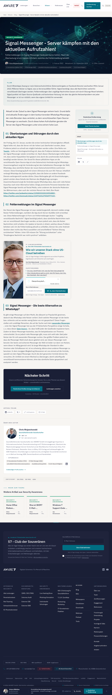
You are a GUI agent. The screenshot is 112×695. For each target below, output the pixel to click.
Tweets (6, 151)
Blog (15, 15)
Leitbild (83, 678)
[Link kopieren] (87, 162)
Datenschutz (61, 295)
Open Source (22, 329)
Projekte (97, 619)
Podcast (78, 617)
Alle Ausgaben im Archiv (40, 557)
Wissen (47, 5)
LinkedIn (10, 412)
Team (96, 595)
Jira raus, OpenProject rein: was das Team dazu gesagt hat (45, 271)
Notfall (76, 5)
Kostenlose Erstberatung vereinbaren (26, 389)
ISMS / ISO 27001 (28, 593)
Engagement (98, 603)
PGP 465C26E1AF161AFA (29, 438)
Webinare (79, 613)
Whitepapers (80, 599)
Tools (78, 621)
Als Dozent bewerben (65, 669)
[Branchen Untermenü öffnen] (41, 5)
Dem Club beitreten (83, 548)
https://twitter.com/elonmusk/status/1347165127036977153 (29, 196)
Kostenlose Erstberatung (92, 691)
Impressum (9, 678)
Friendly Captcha (54, 283)
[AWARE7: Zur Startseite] (11, 5)
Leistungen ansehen (53, 389)
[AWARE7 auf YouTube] (107, 569)
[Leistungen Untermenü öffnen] (29, 5)
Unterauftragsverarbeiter (41, 678)
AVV (30, 678)
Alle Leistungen (9, 593)
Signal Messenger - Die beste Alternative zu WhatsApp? (90, 150)
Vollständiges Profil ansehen (15, 469)
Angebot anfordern (100, 646)
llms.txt (54, 681)
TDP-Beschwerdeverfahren (71, 678)
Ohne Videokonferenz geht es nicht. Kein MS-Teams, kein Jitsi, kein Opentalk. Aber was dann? (46, 274)
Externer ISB (26, 602)
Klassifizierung (45, 681)
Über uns (68, 5)
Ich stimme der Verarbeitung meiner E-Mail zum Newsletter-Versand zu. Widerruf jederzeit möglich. (83, 556)
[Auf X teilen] (83, 162)
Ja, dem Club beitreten (58, 291)
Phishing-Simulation (47, 597)
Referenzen (59, 5)
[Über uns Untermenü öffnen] (71, 5)
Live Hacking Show (46, 593)
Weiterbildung (65, 586)
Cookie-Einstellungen (64, 681)
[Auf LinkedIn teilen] (79, 162)
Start (5, 15)
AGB (26, 678)
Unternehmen (100, 586)
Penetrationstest (9, 597)
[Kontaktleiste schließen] (106, 691)
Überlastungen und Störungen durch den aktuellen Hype (89, 142)
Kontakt (96, 641)
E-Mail (43, 412)
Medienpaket (98, 632)
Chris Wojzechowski (16, 63)
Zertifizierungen (99, 599)
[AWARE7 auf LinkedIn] (103, 569)
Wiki (77, 594)
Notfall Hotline (46, 669)
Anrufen (78, 691)
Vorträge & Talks (99, 624)
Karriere (97, 628)
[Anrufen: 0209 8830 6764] (82, 5)
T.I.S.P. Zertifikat (63, 598)
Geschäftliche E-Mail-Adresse (71, 537)
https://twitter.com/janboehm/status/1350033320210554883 (29, 193)
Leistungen (24, 5)
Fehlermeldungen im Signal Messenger (88, 146)
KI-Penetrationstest (10, 610)
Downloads (79, 608)
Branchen (36, 5)
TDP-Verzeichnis (55, 678)
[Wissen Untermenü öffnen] (51, 5)
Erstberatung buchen (91, 5)
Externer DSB (26, 606)
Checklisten (80, 604)
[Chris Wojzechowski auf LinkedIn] (67, 464)
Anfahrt (96, 650)
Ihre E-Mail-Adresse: (32, 287)
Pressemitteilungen (101, 636)
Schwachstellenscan (11, 606)
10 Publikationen (13, 458)
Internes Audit (27, 597)
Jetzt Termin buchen (92, 126)
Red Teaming (8, 602)
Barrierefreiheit (101, 678)
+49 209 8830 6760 (12, 669)
